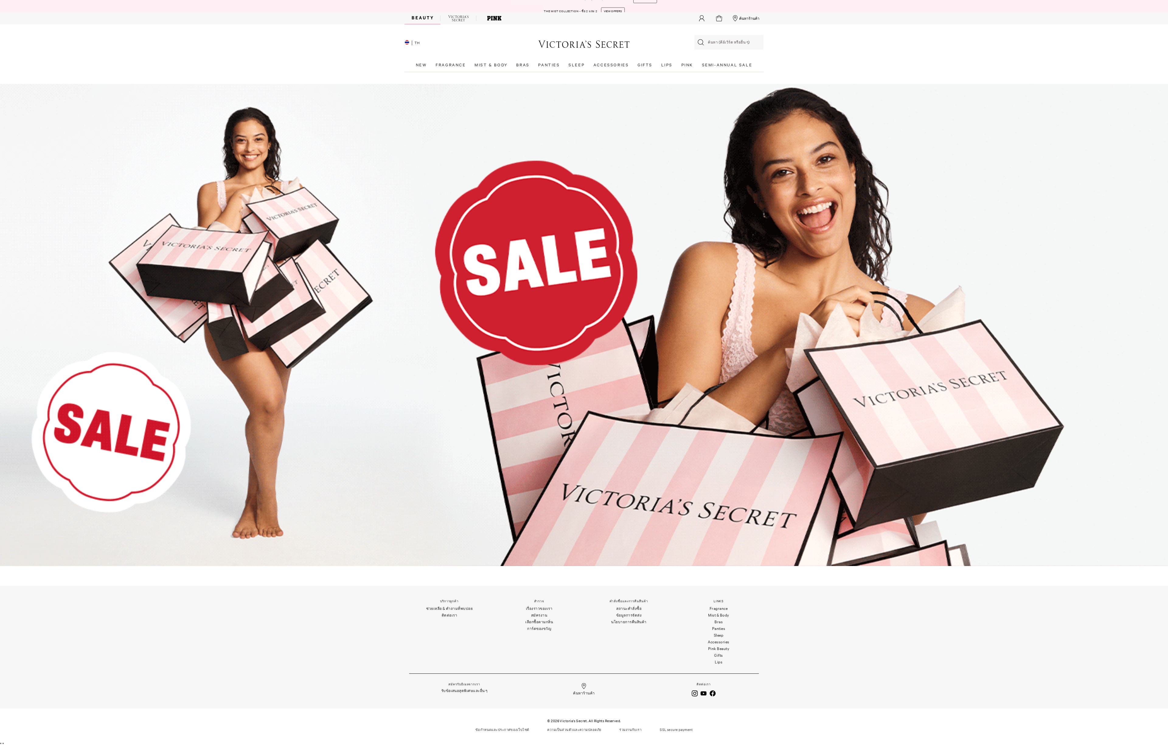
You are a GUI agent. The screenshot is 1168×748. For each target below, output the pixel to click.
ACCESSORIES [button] (611, 65)
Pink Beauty (718, 648)
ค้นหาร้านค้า (749, 18)
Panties (718, 628)
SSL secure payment (676, 730)
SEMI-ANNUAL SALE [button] (727, 65)
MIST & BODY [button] (491, 65)
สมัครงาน (539, 615)
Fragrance (719, 608)
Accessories (718, 642)
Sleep (719, 635)
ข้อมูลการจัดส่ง (629, 615)
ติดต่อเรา (449, 615)
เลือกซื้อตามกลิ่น (539, 622)
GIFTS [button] (645, 65)
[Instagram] (695, 693)
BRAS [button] (522, 65)
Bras (718, 622)
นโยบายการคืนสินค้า (629, 622)
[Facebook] (713, 693)
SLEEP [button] (576, 65)
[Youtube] (703, 693)
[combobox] (728, 42)
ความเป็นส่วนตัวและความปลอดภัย (574, 730)
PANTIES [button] (549, 65)
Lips (718, 662)
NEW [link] (421, 65)
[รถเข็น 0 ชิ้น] (720, 18)
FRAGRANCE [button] (451, 65)
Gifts (718, 655)
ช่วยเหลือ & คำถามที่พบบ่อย (449, 608)
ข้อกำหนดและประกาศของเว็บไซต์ (502, 730)
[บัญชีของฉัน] (701, 18)
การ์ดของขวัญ (539, 628)
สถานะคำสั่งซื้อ (628, 608)
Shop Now (616, 6)
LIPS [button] (667, 65)
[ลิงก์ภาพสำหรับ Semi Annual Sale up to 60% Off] (584, 324)
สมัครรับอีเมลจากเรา (464, 684)
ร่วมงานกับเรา (630, 730)
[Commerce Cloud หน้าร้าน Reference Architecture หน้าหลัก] (584, 44)
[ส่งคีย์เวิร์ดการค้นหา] (701, 42)
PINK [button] (687, 65)
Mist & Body (718, 615)
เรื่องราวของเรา (539, 608)
